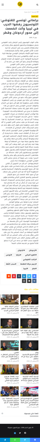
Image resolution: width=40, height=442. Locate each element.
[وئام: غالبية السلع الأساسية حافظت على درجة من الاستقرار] (29, 345)
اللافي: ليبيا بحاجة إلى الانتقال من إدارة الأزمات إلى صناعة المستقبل (10, 355)
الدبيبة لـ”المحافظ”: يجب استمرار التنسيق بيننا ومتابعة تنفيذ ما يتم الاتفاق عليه (10, 401)
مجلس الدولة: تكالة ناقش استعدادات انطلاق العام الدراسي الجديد (10, 308)
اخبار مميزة (27, 12)
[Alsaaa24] (20, 4)
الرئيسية (34, 12)
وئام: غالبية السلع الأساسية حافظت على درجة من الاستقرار (29, 355)
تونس (8, 255)
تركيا (18, 255)
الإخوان (21, 250)
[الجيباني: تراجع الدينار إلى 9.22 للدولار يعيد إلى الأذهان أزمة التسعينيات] (10, 323)
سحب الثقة (10, 264)
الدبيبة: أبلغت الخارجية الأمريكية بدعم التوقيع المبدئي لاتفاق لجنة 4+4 (29, 378)
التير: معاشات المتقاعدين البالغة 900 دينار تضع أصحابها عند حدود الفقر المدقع (29, 309)
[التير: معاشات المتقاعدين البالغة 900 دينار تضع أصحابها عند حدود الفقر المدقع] (29, 299)
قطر (33, 268)
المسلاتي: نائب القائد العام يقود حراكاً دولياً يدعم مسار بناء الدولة (29, 332)
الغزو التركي (30, 255)
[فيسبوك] (34, 276)
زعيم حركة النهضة (27, 264)
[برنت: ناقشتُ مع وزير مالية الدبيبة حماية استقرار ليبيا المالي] (10, 369)
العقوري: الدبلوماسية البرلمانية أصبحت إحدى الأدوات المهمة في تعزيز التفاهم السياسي (29, 401)
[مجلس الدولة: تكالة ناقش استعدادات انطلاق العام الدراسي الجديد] (10, 299)
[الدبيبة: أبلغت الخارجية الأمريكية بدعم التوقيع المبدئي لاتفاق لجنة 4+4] (29, 369)
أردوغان (32, 250)
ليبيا (25, 268)
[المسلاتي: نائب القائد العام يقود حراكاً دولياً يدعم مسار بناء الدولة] (29, 323)
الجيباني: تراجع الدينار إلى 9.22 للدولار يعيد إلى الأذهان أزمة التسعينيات (10, 332)
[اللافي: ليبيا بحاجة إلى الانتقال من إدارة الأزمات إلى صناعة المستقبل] (10, 345)
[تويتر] (29, 276)
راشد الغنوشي (29, 259)
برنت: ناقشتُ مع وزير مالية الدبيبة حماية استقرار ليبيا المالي (11, 378)
